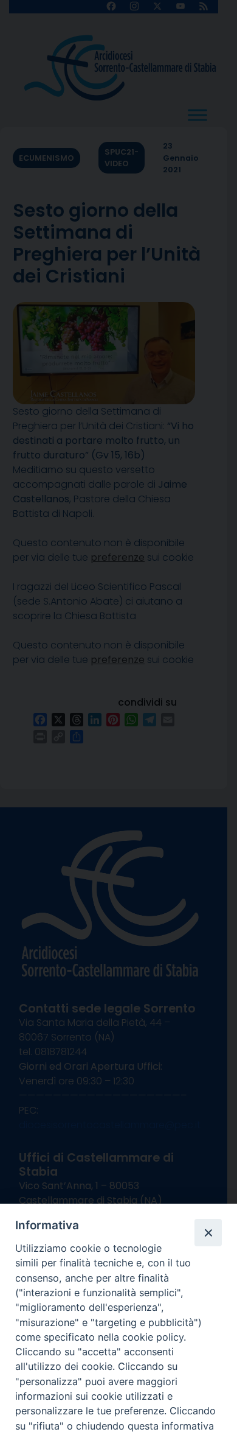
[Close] (207, 1232)
